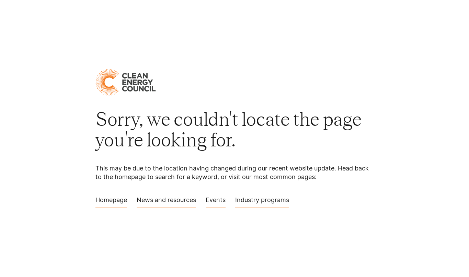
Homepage (111, 199)
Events (216, 199)
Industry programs (262, 199)
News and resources (166, 199)
